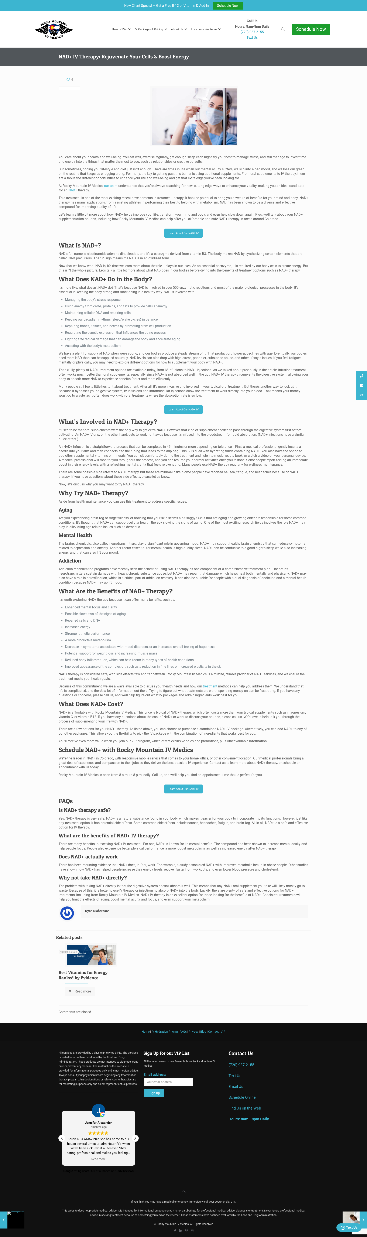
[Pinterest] (186, 1231)
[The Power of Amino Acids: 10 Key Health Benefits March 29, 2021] (12, 1220)
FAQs (183, 1031)
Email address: (155, 1074)
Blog (203, 1031)
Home (146, 1031)
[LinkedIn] (180, 1231)
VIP (223, 1031)
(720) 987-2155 (241, 1064)
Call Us (252, 21)
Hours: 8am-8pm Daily (252, 26)
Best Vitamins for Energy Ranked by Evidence (83, 975)
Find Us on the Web (245, 1108)
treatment (210, 686)
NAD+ (72, 190)
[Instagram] (192, 1231)
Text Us (351, 1228)
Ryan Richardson (97, 911)
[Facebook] (175, 1231)
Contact (213, 1031)
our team (110, 186)
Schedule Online (242, 1097)
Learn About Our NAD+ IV (183, 233)
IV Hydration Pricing (164, 1031)
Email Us (236, 1086)
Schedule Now (228, 6)
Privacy (193, 1031)
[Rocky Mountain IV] (64, 29)
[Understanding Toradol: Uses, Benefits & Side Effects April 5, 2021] (355, 1220)
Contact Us (241, 1053)
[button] (135, 1138)
